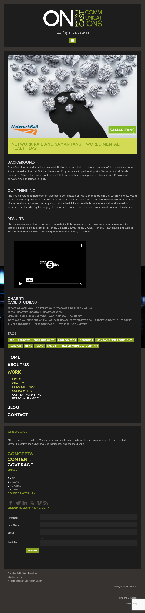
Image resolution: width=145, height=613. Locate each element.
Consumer (86, 340)
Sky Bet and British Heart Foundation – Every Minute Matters (47, 324)
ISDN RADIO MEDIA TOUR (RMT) (115, 340)
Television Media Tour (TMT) (80, 345)
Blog (13, 407)
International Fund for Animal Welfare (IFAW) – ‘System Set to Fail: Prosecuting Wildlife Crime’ (70, 320)
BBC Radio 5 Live (44, 340)
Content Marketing (27, 394)
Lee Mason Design (33, 581)
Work (14, 372)
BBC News (24, 340)
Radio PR (52, 345)
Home (14, 357)
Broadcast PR (67, 340)
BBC (11, 340)
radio (39, 345)
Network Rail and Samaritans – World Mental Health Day (45, 316)
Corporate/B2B (23, 390)
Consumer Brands (25, 387)
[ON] (72, 18)
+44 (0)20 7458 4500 (72, 33)
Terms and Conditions (127, 598)
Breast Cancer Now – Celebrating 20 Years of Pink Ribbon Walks (50, 308)
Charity (18, 383)
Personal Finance (25, 398)
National (15, 345)
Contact (18, 414)
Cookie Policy (131, 603)
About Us (18, 364)
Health (17, 379)
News (28, 345)
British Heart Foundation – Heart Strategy (35, 312)
